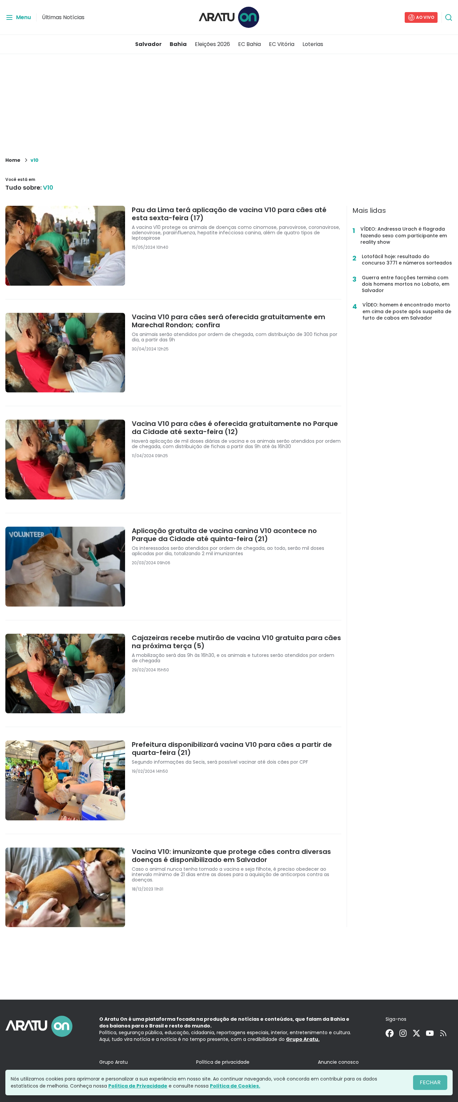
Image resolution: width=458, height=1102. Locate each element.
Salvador (148, 44)
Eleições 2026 (212, 44)
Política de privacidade (222, 1062)
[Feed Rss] (443, 1033)
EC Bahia (249, 44)
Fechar (430, 1082)
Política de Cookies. (235, 1086)
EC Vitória (281, 44)
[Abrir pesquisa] (449, 17)
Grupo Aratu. (303, 1039)
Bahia (178, 44)
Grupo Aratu (113, 1062)
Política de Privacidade (137, 1086)
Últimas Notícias (63, 17)
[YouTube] (430, 1033)
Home (12, 160)
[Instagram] (403, 1033)
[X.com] (416, 1033)
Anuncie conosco (338, 1062)
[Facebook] (390, 1033)
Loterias (312, 44)
